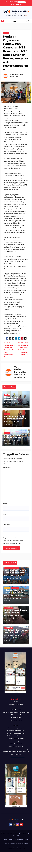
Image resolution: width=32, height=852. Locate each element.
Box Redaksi (16, 699)
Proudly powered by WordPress (10, 833)
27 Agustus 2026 (11, 595)
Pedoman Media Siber (22, 843)
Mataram (7, 394)
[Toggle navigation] (15, 21)
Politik (16, 568)
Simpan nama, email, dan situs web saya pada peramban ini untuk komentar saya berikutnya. (14, 540)
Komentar (7, 467)
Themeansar (15, 835)
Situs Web (6, 525)
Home (5, 839)
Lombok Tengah (9, 568)
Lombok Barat (8, 627)
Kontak (12, 843)
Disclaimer (20, 839)
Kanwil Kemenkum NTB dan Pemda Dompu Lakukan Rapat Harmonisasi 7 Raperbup (9, 350)
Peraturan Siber (11, 848)
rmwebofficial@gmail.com (18, 756)
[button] (26, 21)
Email (5, 514)
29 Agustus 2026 (11, 575)
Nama (5, 504)
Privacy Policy (21, 848)
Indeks (26, 839)
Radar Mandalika (17, 74)
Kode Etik (6, 843)
